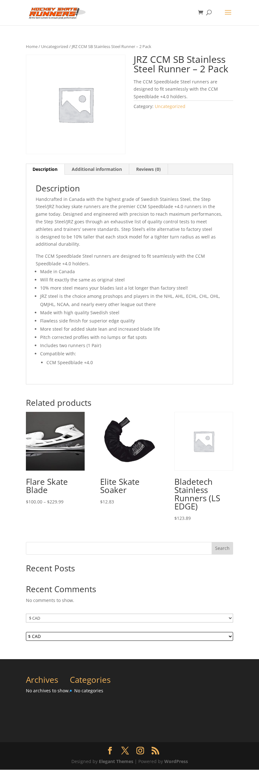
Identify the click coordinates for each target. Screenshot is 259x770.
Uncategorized (54, 46)
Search (222, 548)
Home (32, 46)
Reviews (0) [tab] (148, 169)
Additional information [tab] (97, 169)
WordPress (176, 761)
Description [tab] (45, 169)
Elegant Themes (116, 761)
